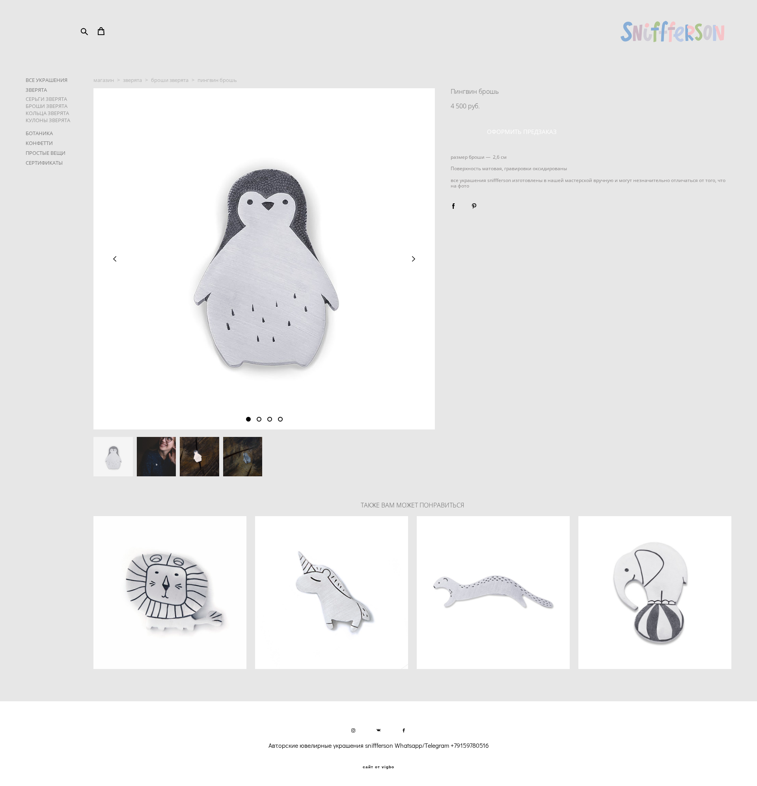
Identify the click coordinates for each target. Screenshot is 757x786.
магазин (103, 80)
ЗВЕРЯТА (36, 89)
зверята (132, 80)
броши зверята (169, 80)
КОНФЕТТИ (39, 143)
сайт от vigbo (378, 767)
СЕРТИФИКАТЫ (44, 162)
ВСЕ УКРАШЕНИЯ (46, 80)
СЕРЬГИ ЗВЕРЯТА (46, 98)
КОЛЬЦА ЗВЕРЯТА (47, 113)
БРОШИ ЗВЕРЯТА (46, 106)
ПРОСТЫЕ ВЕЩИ (45, 152)
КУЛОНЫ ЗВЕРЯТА (48, 120)
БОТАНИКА (39, 133)
